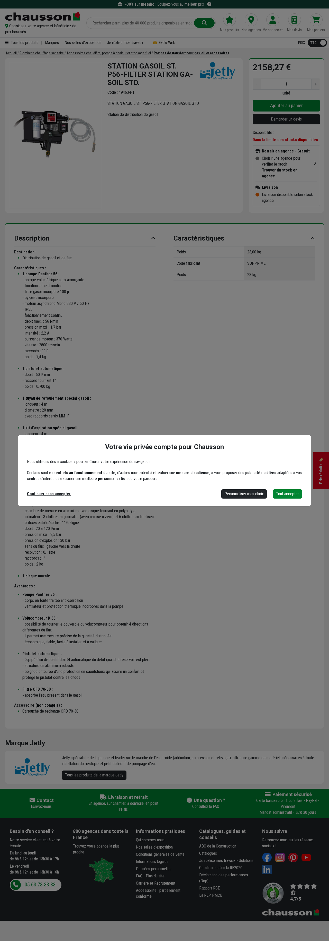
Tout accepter (287, 493)
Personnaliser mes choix (244, 493)
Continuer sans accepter (49, 493)
